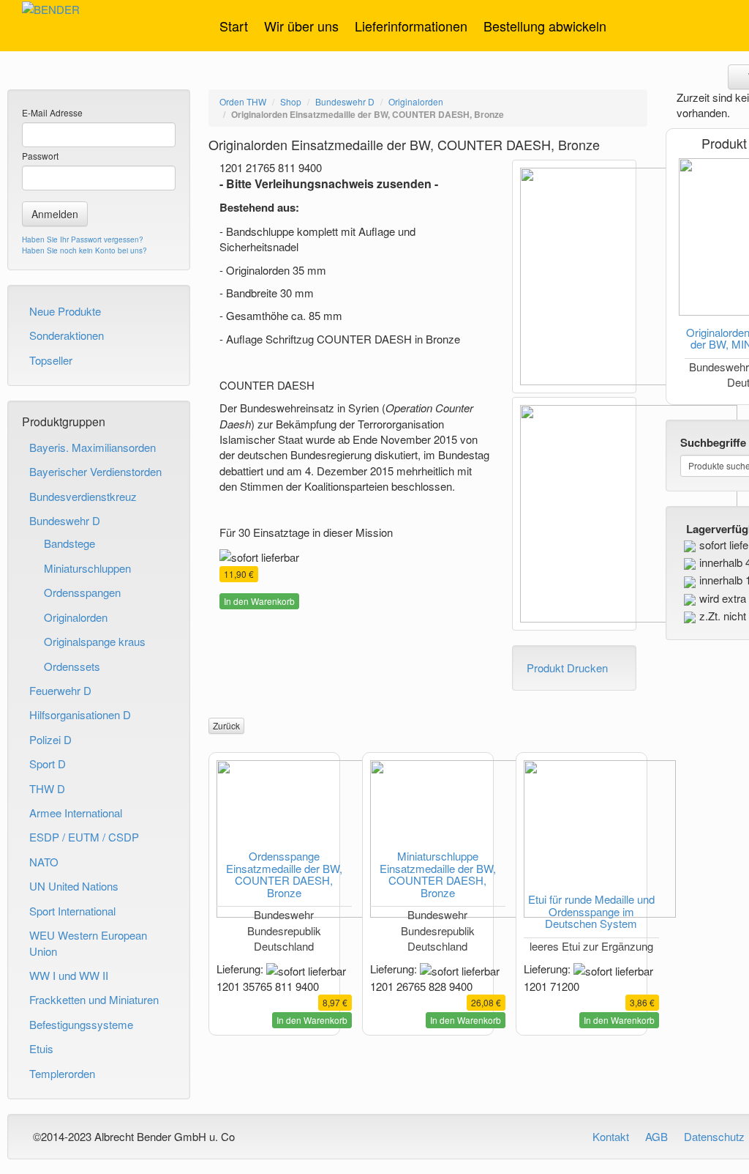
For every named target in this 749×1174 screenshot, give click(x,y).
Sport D (47, 763)
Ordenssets (72, 666)
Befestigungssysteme (81, 1024)
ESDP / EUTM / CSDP (84, 836)
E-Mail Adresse (52, 112)
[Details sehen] (274, 839)
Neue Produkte (65, 311)
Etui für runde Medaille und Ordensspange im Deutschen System (591, 911)
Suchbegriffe (713, 442)
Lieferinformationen (411, 25)
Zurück (226, 725)
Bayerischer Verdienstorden (95, 471)
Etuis (41, 1048)
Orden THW (242, 101)
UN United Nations (73, 885)
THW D (47, 788)
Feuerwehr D (60, 690)
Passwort (40, 155)
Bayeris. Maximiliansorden (92, 447)
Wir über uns (301, 25)
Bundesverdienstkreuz (83, 496)
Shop (290, 101)
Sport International (72, 910)
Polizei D (50, 739)
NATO (44, 861)
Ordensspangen (82, 592)
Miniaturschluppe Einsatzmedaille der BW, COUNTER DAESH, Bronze (438, 874)
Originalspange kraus (95, 641)
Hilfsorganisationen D (80, 714)
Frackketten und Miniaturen (94, 999)
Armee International (75, 812)
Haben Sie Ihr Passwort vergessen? (82, 239)
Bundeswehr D (64, 520)
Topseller (50, 360)
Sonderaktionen (66, 335)
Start (233, 25)
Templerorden (62, 1073)
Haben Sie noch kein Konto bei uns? (84, 250)
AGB (656, 1136)
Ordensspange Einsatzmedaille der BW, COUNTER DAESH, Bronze (284, 874)
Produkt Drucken (567, 667)
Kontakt (610, 1136)
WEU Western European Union (88, 942)
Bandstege (69, 543)
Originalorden (76, 617)
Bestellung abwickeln (544, 25)
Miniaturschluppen (87, 568)
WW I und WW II (68, 975)
